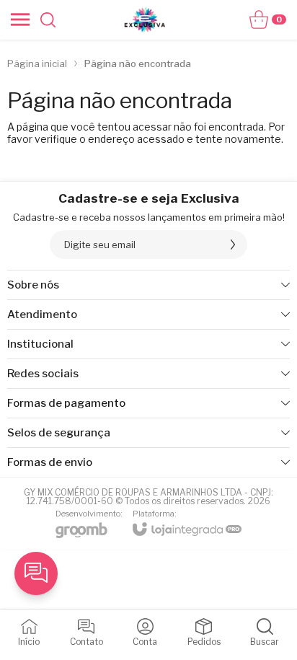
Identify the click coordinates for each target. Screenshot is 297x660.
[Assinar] (232, 244)
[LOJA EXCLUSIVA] (145, 19)
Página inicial (37, 63)
